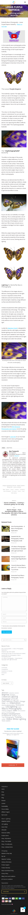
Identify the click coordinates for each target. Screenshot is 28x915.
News (2, 674)
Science (19, 491)
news (15, 710)
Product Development (11, 713)
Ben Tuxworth (14, 451)
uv (22, 717)
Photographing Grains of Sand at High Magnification (18, 558)
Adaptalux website (14, 693)
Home (2, 789)
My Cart (3, 856)
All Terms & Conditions (7, 879)
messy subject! (7, 710)
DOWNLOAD (12, 765)
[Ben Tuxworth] (5, 456)
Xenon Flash (4, 827)
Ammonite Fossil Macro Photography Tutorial (17, 576)
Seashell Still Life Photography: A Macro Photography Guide (17, 539)
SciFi (19, 715)
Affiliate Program (5, 812)
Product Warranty (5, 867)
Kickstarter (4, 672)
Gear (4, 703)
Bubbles (12, 694)
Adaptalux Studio (12, 328)
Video (23, 491)
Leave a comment (17, 487)
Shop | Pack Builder (6, 841)
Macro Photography (7, 491)
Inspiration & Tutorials (11, 485)
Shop (2, 792)
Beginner (7, 489)
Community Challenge (10, 698)
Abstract (5, 692)
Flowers (16, 701)
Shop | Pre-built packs (6, 844)
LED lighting (22, 489)
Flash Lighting (7, 701)
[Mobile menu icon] (25, 2)
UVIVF (4, 719)
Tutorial (18, 717)
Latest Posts (9, 447)
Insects (7, 703)
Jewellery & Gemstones (8, 705)
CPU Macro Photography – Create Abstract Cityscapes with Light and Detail (18, 549)
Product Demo (5, 835)
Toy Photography (8, 717)
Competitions (4, 669)
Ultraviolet (3, 830)
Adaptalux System (5, 821)
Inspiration (17, 489)
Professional (6, 715)
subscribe (13, 437)
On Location (14, 491)
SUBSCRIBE (6, 891)
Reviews (3, 800)
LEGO (19, 707)
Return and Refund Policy (7, 870)
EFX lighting (14, 700)
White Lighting (19, 719)
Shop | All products (6, 838)
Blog (2, 797)
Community (4, 667)
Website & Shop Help (6, 853)
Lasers (3, 707)
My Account (4, 815)
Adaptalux (16, 456)
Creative (12, 489)
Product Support (5, 865)
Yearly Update (6, 720)
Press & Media (5, 809)
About (3, 447)
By (20, 485)
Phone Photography (10, 712)
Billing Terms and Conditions (8, 876)
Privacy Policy (4, 873)
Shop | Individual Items (7, 847)
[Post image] (5, 529)
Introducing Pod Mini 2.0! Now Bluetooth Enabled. (13, 653)
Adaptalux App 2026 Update (8, 651)
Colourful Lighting (10, 696)
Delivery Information (6, 862)
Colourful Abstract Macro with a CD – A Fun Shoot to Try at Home (18, 567)
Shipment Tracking (5, 859)
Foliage (22, 701)
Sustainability (4, 806)
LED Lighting (4, 824)
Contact (3, 803)
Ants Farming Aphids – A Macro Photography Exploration (18, 528)
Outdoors (3, 712)
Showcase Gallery (5, 832)
